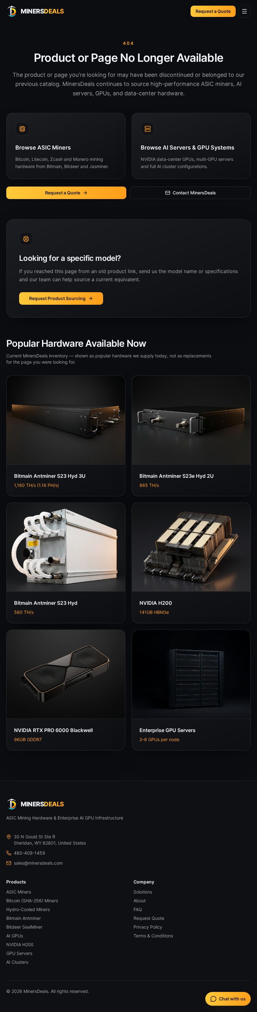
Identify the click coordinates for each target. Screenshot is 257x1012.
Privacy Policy (148, 927)
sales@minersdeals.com (38, 863)
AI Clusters (17, 962)
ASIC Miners (18, 891)
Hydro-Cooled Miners (28, 909)
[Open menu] (244, 11)
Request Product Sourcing (57, 298)
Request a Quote (213, 11)
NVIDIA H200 (20, 944)
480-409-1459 (29, 853)
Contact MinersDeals (194, 192)
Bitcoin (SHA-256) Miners (32, 900)
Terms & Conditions (153, 935)
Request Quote (149, 918)
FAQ (138, 909)
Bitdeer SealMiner (24, 927)
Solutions (143, 891)
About (140, 900)
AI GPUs (14, 935)
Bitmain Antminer (23, 918)
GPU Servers (19, 953)
